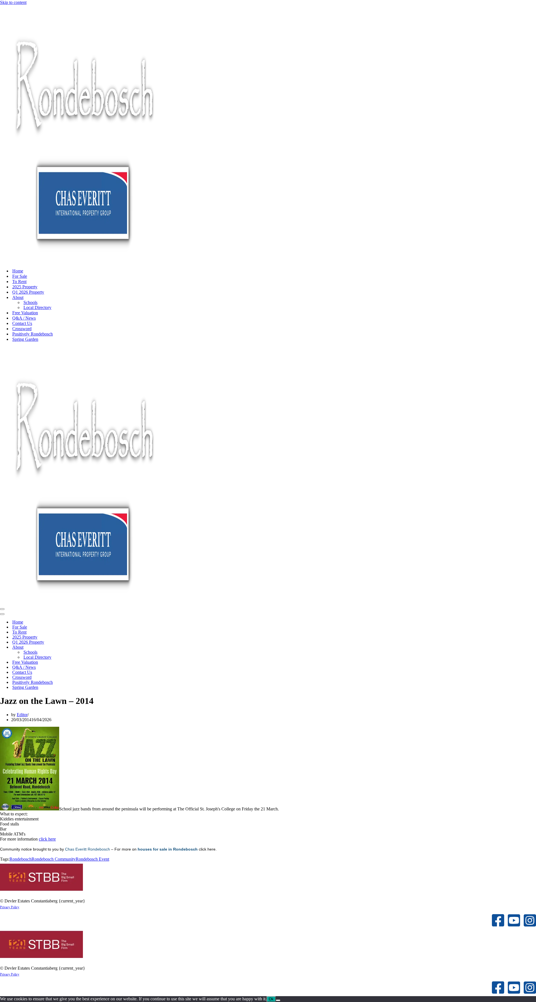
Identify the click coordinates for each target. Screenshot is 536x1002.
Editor (22, 714)
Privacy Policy (9, 907)
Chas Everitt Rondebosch (87, 849)
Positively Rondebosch (32, 334)
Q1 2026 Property (28, 292)
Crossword (22, 328)
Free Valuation (25, 312)
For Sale (19, 276)
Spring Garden (25, 339)
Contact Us (22, 323)
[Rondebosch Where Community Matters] (84, 261)
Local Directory (37, 307)
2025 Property (24, 286)
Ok (271, 999)
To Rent (19, 281)
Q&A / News (24, 318)
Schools (30, 302)
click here (47, 839)
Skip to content (13, 2)
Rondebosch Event (92, 859)
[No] (278, 1000)
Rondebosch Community (54, 859)
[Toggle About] (97, 647)
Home (17, 271)
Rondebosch (20, 859)
